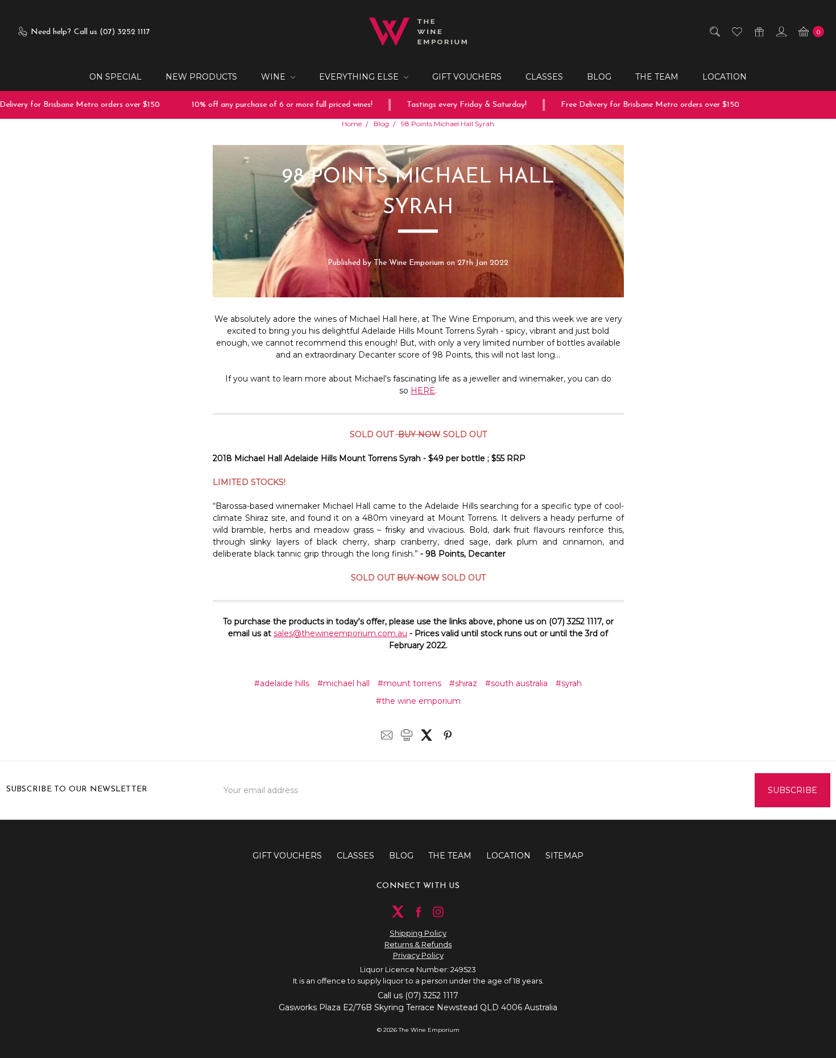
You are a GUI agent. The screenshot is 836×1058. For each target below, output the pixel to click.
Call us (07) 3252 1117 (418, 995)
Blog (599, 77)
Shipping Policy (418, 932)
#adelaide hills (281, 683)
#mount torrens (409, 683)
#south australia (516, 683)
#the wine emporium (418, 701)
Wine (274, 77)
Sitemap (564, 855)
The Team (656, 77)
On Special (115, 77)
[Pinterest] (447, 735)
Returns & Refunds (418, 944)
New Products (201, 77)
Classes (544, 77)
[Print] (406, 735)
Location (724, 77)
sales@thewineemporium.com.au (340, 633)
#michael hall (343, 683)
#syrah (569, 683)
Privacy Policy (418, 955)
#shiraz (463, 683)
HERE (423, 390)
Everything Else (360, 77)
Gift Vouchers (467, 77)
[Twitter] (426, 735)
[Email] (386, 735)
